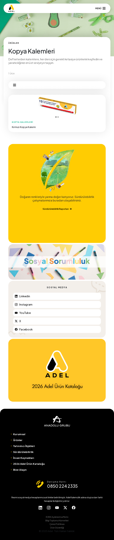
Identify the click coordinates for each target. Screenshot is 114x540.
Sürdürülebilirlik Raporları (56, 208)
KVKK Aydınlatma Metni (57, 517)
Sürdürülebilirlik (23, 452)
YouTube (25, 312)
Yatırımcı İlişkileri (24, 446)
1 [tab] (56, 117)
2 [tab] (58, 117)
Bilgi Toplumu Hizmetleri (57, 520)
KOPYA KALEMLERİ (22, 122)
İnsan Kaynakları (23, 457)
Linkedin (24, 296)
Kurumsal (19, 434)
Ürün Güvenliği (57, 527)
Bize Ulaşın (20, 469)
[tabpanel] (57, 106)
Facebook (26, 329)
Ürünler (18, 440)
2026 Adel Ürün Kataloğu (29, 463)
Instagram (25, 304)
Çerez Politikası (57, 524)
